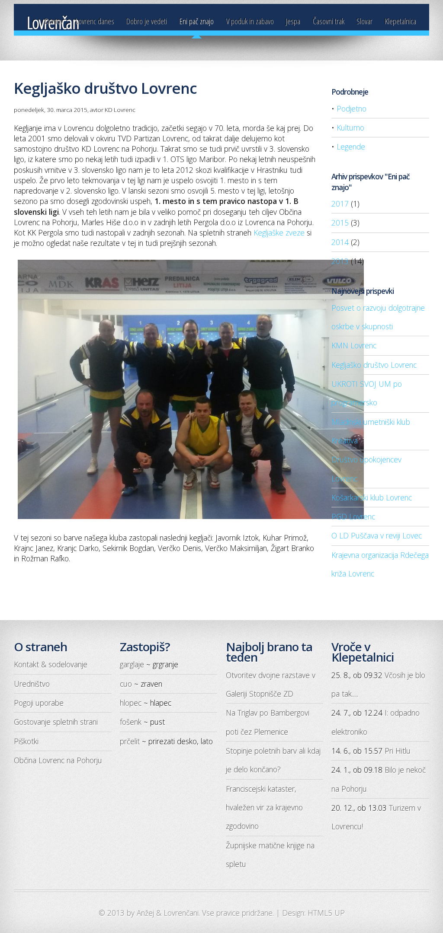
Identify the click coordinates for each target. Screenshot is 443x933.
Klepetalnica (400, 21)
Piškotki (26, 741)
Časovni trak (328, 21)
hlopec (130, 702)
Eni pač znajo (197, 21)
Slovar (364, 21)
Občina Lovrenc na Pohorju (58, 760)
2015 (340, 222)
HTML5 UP (326, 913)
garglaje (132, 664)
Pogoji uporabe (39, 702)
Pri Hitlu (398, 750)
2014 (340, 242)
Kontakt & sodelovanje (50, 664)
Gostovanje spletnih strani (56, 721)
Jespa (293, 21)
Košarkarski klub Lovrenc (371, 497)
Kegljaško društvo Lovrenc (374, 365)
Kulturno (350, 127)
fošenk (130, 721)
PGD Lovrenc (353, 516)
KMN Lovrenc (353, 345)
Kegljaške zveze (279, 232)
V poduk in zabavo (250, 21)
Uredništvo (32, 683)
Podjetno (351, 108)
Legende (351, 146)
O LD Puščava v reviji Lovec (376, 535)
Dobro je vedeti (146, 21)
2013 (340, 261)
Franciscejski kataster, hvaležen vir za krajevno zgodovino (264, 807)
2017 (340, 203)
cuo (126, 683)
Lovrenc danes (95, 21)
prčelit (130, 741)
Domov (54, 21)
